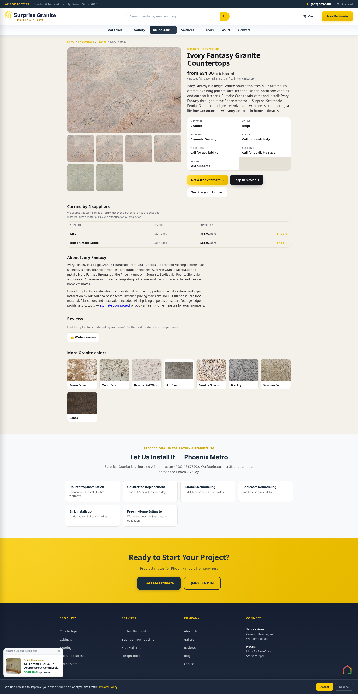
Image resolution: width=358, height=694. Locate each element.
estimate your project (115, 305)
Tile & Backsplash (72, 656)
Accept (324, 686)
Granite (101, 42)
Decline (344, 686)
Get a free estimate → (207, 180)
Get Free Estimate (159, 583)
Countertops (86, 42)
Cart (311, 16)
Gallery (139, 30)
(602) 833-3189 (321, 4)
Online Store (161, 30)
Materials (114, 30)
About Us (190, 631)
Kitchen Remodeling (136, 631)
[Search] (225, 16)
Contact (244, 30)
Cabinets (66, 639)
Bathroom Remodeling (138, 639)
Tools (210, 30)
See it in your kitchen (207, 192)
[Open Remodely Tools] (347, 669)
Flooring (66, 647)
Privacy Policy (108, 687)
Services (187, 30)
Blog (187, 656)
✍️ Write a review (83, 337)
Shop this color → (247, 180)
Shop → (282, 233)
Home (71, 42)
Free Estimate (337, 16)
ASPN (226, 30)
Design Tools (131, 656)
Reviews (190, 647)
